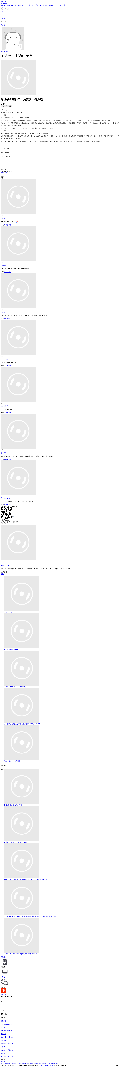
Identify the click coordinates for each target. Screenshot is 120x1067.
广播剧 (38, 5)
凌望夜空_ (4, 312)
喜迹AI (56, 1063)
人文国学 (48, 5)
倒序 (5, 173)
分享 (10, 106)
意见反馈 (3, 957)
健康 (61, 5)
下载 (2, 106)
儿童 (14, 5)
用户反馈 (26, 1063)
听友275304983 (5, 498)
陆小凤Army (4, 453)
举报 (5, 225)
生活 (55, 5)
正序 (2, 173)
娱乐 (9, 5)
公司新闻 (15, 1063)
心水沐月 (3, 218)
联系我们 (9, 1063)
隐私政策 (37, 1063)
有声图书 (43, 5)
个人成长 (33, 5)
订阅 (6, 106)
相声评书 (27, 5)
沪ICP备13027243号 (47, 1065)
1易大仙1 (3, 265)
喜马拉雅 (3, 1)
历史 (23, 5)
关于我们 (3, 1063)
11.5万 (7, 565)
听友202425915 (5, 359)
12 (4, 565)
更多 (2, 574)
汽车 (64, 5)
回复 (8, 225)
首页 (2, 51)
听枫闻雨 (3, 562)
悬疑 (58, 5)
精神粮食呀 (4, 406)
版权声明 (43, 1063)
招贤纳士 (20, 1063)
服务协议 (31, 1063)
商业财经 (19, 5)
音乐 (2, 5)
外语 (12, 5)
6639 (2, 565)
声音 (52, 1063)
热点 (52, 5)
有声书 (6, 5)
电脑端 (3, 1061)
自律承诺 (48, 1063)
